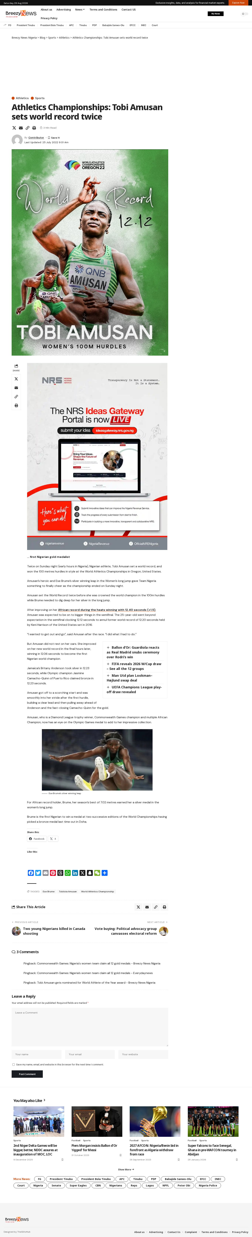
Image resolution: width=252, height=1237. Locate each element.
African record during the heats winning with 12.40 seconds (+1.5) (106, 610)
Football (76, 1140)
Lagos (150, 1185)
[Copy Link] (27, 128)
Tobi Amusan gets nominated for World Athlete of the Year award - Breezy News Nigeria (96, 983)
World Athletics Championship (97, 891)
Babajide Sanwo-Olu (113, 25)
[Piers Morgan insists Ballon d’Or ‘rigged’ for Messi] (97, 1121)
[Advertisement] (90, 67)
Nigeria (38, 1185)
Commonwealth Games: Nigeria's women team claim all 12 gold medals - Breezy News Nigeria (98, 963)
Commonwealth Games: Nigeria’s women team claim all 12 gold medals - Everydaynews (95, 973)
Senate (56, 1185)
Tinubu (83, 25)
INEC (143, 25)
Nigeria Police (208, 1185)
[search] (236, 14)
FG (9, 25)
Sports (39, 98)
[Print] (34, 128)
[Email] (20, 128)
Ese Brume (49, 891)
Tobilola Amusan (68, 891)
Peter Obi (184, 1185)
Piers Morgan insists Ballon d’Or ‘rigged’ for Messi (94, 1147)
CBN (98, 1185)
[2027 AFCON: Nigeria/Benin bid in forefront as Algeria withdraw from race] (155, 1121)
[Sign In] (228, 14)
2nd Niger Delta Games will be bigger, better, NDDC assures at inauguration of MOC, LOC (35, 1150)
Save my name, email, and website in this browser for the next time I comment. (59, 1064)
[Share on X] (14, 128)
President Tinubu (26, 25)
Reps (134, 1185)
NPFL (166, 1185)
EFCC (133, 25)
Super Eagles (78, 1185)
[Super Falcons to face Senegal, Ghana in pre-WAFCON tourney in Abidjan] (213, 1121)
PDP (94, 25)
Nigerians (115, 1185)
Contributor (36, 137)
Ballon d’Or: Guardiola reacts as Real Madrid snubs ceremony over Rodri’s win (133, 652)
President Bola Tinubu (52, 25)
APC (71, 25)
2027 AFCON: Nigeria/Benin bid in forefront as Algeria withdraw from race (154, 1150)
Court (155, 25)
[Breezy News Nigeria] (16, 1219)
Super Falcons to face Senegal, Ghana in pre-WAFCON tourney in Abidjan (212, 1150)
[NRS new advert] (97, 456)
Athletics (22, 98)
